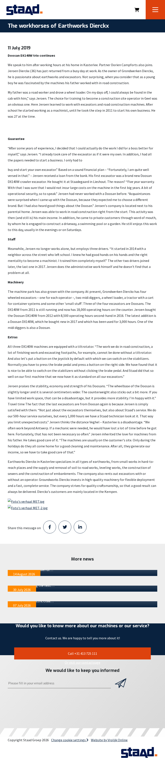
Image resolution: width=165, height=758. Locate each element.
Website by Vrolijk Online (109, 740)
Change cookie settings (68, 740)
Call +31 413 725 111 (82, 653)
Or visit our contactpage (82, 662)
